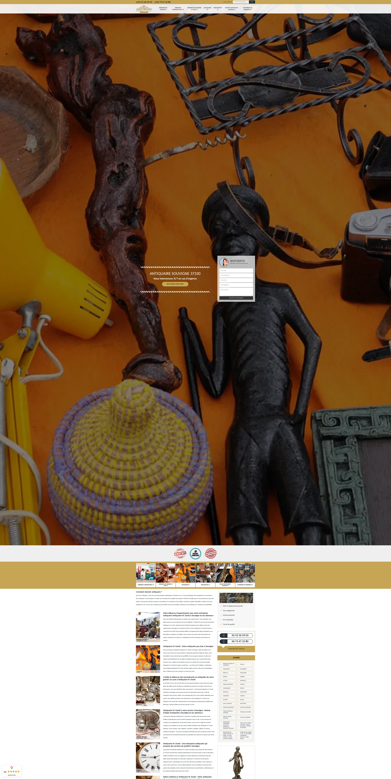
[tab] (195, 311)
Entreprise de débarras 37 (247, 8)
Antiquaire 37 (207, 8)
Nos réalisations (175, 284)
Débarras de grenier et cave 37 (194, 8)
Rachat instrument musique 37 (231, 8)
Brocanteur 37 (218, 8)
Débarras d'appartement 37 (178, 8)
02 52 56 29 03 (145, 2)
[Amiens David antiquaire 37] (144, 8)
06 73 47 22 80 (163, 2)
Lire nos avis (12, 775)
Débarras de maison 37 (163, 8)
